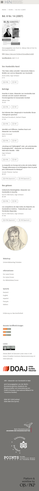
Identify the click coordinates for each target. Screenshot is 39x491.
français (5, 301)
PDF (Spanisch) (25, 178)
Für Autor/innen (8, 277)
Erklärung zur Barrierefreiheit (13, 313)
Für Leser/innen (8, 274)
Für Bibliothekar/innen (10, 280)
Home (4, 10)
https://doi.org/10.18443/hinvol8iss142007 (19, 54)
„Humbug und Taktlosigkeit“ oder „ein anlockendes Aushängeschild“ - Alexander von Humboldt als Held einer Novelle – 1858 (19, 148)
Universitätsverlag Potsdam (12, 262)
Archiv (11, 10)
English (5, 295)
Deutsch (5, 292)
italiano (5, 304)
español (5, 298)
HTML (6, 82)
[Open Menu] (2, 2)
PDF (15, 82)
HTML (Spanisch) (10, 178)
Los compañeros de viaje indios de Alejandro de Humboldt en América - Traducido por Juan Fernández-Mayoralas (18, 209)
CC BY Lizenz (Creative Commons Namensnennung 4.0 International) (19, 356)
